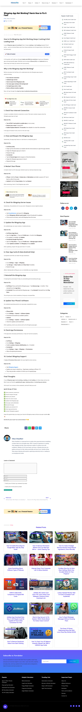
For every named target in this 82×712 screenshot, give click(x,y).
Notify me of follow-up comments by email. (16, 483)
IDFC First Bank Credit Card (69, 73)
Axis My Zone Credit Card (70, 19)
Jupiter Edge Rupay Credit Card (70, 82)
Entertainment (68, 3)
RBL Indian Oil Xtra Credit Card (70, 101)
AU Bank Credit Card (68, 44)
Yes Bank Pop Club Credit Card (70, 146)
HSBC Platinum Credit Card (69, 34)
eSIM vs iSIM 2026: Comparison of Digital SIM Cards (15, 594)
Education (54, 3)
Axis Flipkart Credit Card (69, 38)
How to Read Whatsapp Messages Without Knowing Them (66, 619)
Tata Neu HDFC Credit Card (69, 141)
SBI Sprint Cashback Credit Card (70, 113)
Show (47, 54)
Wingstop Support (13, 367)
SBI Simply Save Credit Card (69, 129)
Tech (24, 3)
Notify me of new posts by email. (13, 487)
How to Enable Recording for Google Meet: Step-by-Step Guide (16, 547)
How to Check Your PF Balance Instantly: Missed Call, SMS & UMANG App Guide (41, 643)
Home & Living (45, 3)
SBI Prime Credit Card (69, 117)
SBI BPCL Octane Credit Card (69, 108)
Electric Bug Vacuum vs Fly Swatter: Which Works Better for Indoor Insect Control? (41, 619)
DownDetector (12, 213)
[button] (5, 706)
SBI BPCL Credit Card (69, 120)
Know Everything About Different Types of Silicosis (73, 260)
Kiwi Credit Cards (68, 89)
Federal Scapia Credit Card (69, 51)
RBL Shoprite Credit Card (69, 97)
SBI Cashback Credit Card (70, 30)
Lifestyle (36, 3)
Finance (29, 3)
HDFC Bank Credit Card (69, 59)
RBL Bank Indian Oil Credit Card (70, 93)
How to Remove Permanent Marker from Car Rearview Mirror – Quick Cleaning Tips (73, 235)
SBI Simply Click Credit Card (69, 23)
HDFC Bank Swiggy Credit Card (70, 55)
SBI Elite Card (67, 137)
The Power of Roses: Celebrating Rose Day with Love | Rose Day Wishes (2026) (66, 630)
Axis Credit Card (68, 47)
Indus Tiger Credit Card (69, 27)
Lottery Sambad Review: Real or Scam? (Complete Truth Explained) (66, 594)
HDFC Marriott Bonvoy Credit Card (69, 63)
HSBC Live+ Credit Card (69, 41)
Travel (61, 3)
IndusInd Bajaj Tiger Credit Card (70, 77)
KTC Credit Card (68, 86)
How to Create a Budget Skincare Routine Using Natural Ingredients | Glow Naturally (66, 547)
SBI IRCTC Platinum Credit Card (70, 124)
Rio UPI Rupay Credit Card (70, 105)
